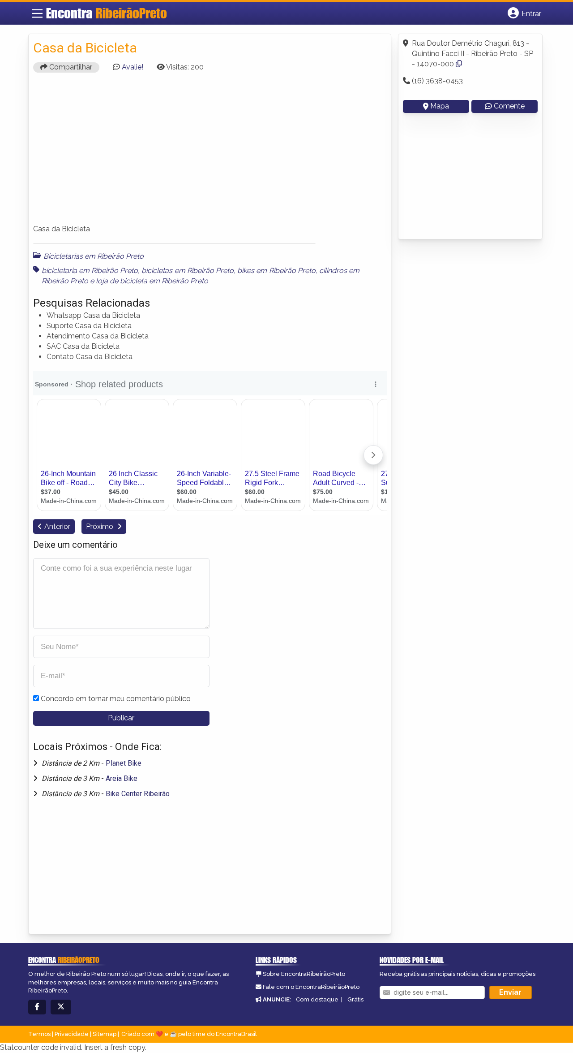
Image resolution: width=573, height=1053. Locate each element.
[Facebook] (37, 1007)
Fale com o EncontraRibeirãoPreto (311, 987)
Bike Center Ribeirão (138, 793)
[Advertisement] (210, 152)
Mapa (439, 106)
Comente (509, 106)
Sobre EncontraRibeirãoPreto (304, 974)
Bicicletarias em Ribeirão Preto (93, 256)
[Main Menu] (37, 13)
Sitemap (104, 1034)
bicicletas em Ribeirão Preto (187, 270)
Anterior (57, 526)
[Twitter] (61, 1007)
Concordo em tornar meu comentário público (116, 698)
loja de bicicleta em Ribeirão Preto (152, 281)
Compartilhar (69, 67)
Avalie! (132, 67)
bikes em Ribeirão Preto (276, 270)
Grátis (355, 999)
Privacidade (72, 1034)
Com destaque (317, 999)
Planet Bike (123, 763)
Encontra (106, 13)
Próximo (100, 526)
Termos (39, 1034)
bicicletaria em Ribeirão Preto (90, 270)
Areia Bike (121, 778)
